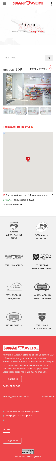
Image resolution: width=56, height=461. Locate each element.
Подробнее (12, 379)
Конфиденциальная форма (18, 416)
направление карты (17, 126)
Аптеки (24, 31)
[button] (28, 159)
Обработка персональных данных (22, 411)
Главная (14, 31)
